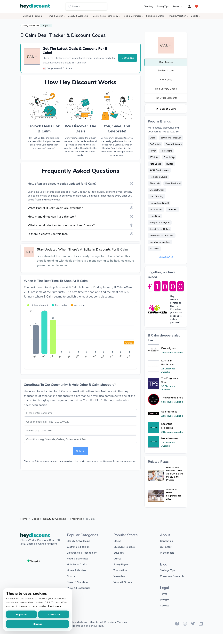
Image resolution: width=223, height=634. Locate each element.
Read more (54, 606)
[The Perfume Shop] (153, 399)
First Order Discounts (166, 97)
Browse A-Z (166, 256)
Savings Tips (167, 570)
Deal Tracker (166, 62)
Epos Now (155, 215)
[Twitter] (193, 624)
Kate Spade (155, 163)
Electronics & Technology (105, 15)
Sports (194, 15)
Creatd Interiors (174, 144)
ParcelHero (166, 150)
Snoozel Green (157, 189)
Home (23, 518)
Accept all (54, 614)
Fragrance (46, 25)
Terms (163, 593)
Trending (148, 6)
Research (177, 6)
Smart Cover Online (160, 228)
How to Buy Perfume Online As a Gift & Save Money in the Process (174, 473)
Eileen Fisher (156, 209)
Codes (35, 518)
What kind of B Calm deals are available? (55, 208)
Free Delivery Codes (166, 88)
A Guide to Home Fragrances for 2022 (173, 494)
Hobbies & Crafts (155, 15)
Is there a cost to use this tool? (48, 234)
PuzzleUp (154, 248)
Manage (37, 624)
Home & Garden (55, 15)
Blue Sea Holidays (124, 546)
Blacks (117, 540)
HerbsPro (172, 209)
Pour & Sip (169, 157)
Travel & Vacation (177, 15)
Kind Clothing (156, 196)
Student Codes (166, 70)
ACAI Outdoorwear (159, 170)
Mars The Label (173, 183)
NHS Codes (166, 79)
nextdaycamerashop (160, 242)
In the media (167, 552)
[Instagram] (185, 624)
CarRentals (155, 144)
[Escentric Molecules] (153, 427)
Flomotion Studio (158, 176)
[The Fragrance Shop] (153, 383)
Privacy (164, 599)
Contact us (166, 540)
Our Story (165, 546)
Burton (170, 163)
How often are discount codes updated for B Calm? (62, 183)
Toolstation (120, 570)
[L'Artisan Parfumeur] (153, 366)
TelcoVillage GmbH (159, 202)
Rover (153, 150)
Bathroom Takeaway (171, 137)
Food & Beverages (132, 15)
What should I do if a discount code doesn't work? (61, 225)
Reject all (21, 614)
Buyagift (118, 552)
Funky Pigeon (121, 564)
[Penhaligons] (153, 350)
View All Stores (122, 582)
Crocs (152, 137)
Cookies (164, 605)
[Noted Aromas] (153, 442)
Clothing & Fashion (32, 15)
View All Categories (78, 587)
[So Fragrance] (153, 413)
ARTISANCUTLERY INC (162, 235)
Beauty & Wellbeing (78, 15)
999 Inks (154, 157)
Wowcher (119, 576)
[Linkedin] (201, 624)
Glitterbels (155, 183)
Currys (117, 558)
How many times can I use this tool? (52, 216)
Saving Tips (163, 6)
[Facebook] (177, 624)
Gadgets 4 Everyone (160, 222)
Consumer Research (172, 576)
